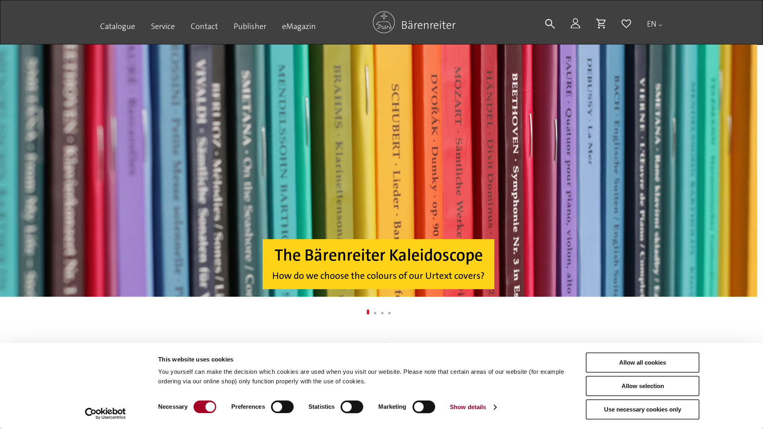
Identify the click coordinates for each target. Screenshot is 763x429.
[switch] (282, 406)
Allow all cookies (642, 362)
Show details (468, 407)
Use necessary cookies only (642, 409)
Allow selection (643, 386)
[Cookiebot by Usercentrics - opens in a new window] (105, 413)
